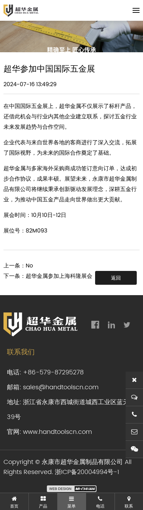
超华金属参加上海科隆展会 (59, 276)
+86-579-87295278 (53, 372)
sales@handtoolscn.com (61, 387)
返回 (116, 277)
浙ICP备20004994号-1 (87, 472)
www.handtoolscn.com (57, 432)
